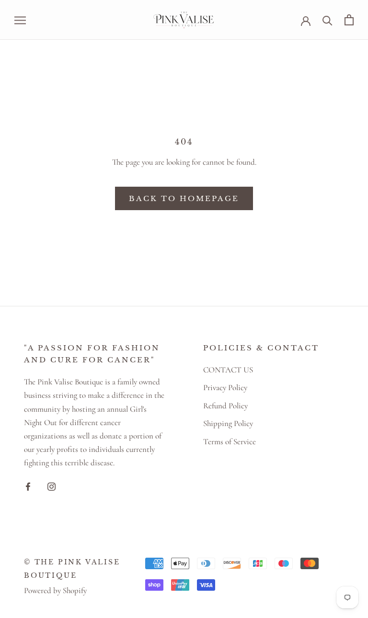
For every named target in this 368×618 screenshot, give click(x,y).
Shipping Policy (228, 423)
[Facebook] (28, 486)
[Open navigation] (20, 19)
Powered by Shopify (55, 590)
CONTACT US (228, 370)
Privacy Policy (225, 387)
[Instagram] (51, 486)
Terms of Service (229, 442)
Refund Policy (225, 406)
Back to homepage (184, 198)
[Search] (327, 20)
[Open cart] (349, 19)
